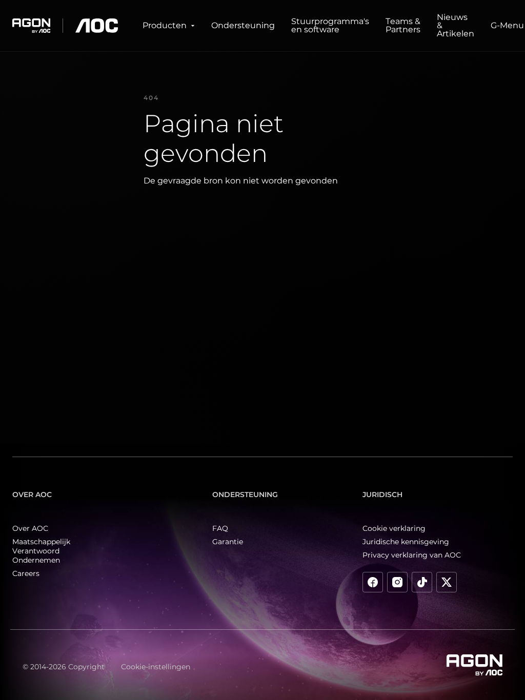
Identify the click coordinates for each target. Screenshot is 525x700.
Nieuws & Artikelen (455, 25)
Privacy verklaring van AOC (411, 555)
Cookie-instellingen (155, 666)
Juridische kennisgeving (405, 541)
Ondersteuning (243, 25)
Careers (25, 573)
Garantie (227, 541)
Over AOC (30, 528)
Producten (165, 25)
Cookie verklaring (394, 528)
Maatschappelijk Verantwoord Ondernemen (41, 551)
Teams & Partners (403, 25)
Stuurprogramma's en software (330, 25)
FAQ (220, 528)
